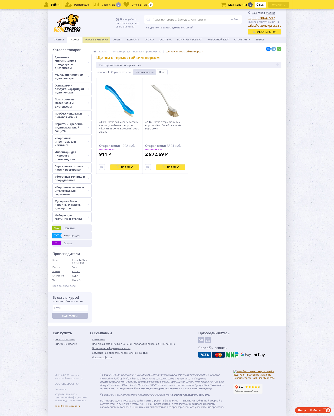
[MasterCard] (218, 355)
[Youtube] (208, 340)
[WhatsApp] (279, 49)
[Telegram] (273, 49)
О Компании (242, 39)
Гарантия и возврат (189, 39)
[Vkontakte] (201, 340)
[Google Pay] (245, 355)
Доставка (166, 39)
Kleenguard (58, 275)
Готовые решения (96, 39)
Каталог (74, 39)
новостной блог (218, 39)
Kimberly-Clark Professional (79, 261)
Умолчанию (142, 72)
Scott (74, 267)
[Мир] (232, 355)
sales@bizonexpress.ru (264, 25)
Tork (54, 280)
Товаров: (101, 72)
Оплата (149, 39)
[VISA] (204, 355)
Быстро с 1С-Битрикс (310, 410)
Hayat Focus (78, 280)
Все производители (64, 286)
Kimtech (76, 271)
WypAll (75, 275)
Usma (55, 260)
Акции (117, 39)
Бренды (260, 39)
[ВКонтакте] (268, 49)
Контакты (133, 39)
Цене (162, 72)
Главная (59, 39)
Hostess (56, 271)
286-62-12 (261, 18)
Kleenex (56, 267)
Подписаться (70, 315)
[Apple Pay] (259, 355)
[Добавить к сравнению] (102, 167)
